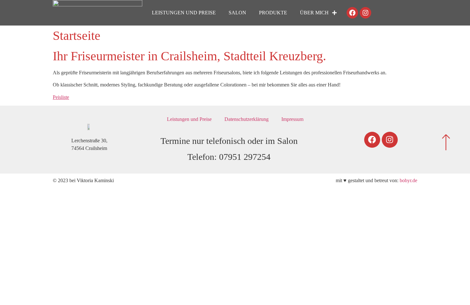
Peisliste (61, 97)
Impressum (292, 119)
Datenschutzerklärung (246, 119)
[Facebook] (352, 13)
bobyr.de (408, 180)
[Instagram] (365, 13)
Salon (237, 12)
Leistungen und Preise (184, 12)
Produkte (273, 12)
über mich (314, 12)
